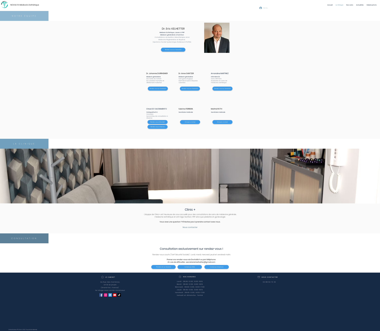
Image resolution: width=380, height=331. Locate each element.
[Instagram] (105, 295)
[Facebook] (101, 295)
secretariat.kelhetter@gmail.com (200, 262)
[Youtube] (114, 295)
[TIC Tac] (119, 295)
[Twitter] (110, 295)
